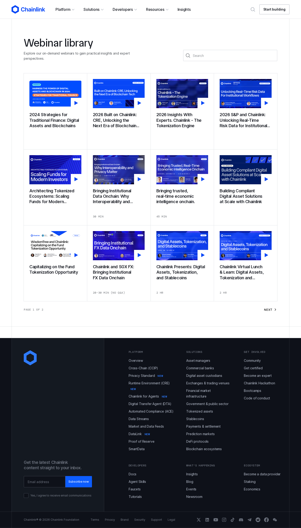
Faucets (135, 489)
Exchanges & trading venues (207, 383)
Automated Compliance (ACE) (151, 411)
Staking (249, 482)
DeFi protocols (197, 441)
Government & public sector (207, 404)
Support (156, 519)
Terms (95, 519)
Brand (125, 519)
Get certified (253, 368)
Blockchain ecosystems (204, 449)
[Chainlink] (28, 9)
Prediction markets (200, 434)
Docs (132, 474)
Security (139, 519)
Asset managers (198, 361)
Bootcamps (252, 391)
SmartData (137, 449)
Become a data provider (262, 474)
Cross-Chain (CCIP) (143, 368)
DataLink (139, 434)
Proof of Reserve (141, 441)
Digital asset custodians (204, 376)
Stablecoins (195, 419)
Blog (189, 482)
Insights (192, 474)
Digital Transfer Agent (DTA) (150, 404)
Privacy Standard (146, 376)
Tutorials (135, 497)
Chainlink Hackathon (259, 383)
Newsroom (194, 497)
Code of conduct (257, 398)
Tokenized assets (199, 411)
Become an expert (258, 376)
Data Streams (139, 419)
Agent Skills (137, 482)
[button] (65, 9)
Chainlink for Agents (148, 396)
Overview (136, 361)
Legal (171, 519)
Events (191, 489)
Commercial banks (200, 368)
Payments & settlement (203, 426)
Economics (252, 489)
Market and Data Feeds (146, 426)
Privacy (110, 519)
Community (252, 361)
